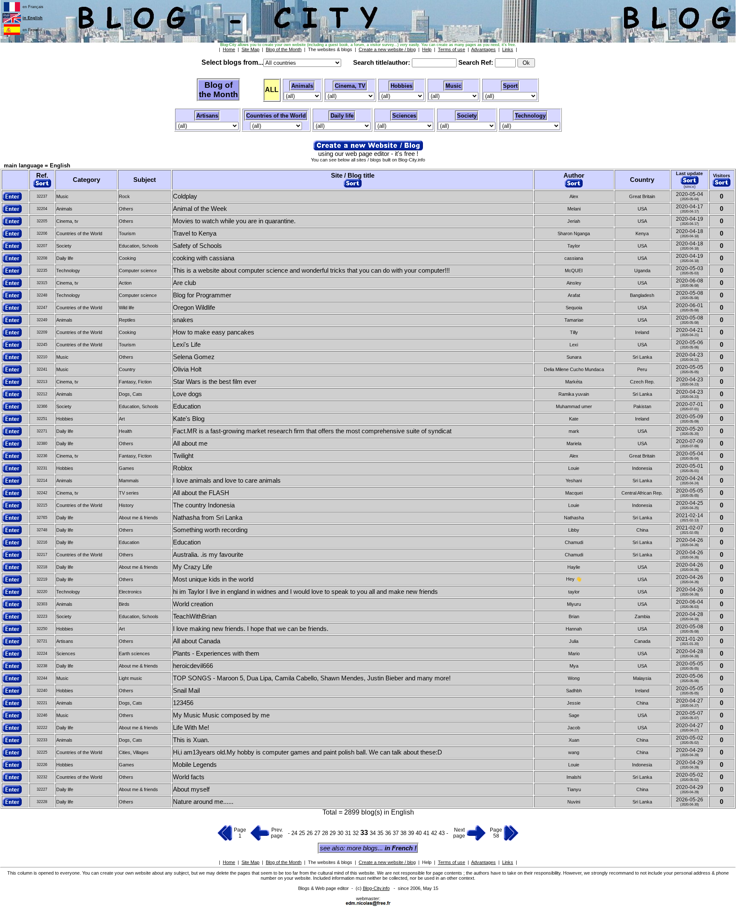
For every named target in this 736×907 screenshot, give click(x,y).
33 (365, 832)
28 (326, 833)
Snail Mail (186, 690)
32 (356, 833)
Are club (184, 282)
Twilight (183, 455)
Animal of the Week (200, 208)
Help (426, 862)
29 (333, 833)
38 (404, 833)
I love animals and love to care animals (227, 480)
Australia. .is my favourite (208, 554)
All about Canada (196, 641)
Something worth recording (210, 530)
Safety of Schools (197, 245)
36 (389, 833)
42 (435, 833)
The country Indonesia (204, 505)
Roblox (183, 468)
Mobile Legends (195, 764)
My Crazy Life (192, 567)
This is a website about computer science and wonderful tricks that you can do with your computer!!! (311, 270)
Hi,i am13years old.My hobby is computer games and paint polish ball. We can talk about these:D (307, 752)
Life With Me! (191, 727)
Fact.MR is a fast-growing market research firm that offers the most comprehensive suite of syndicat (312, 431)
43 (442, 833)
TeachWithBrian (194, 616)
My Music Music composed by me (221, 715)
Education (187, 406)
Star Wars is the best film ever (214, 381)
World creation (193, 604)
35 (381, 833)
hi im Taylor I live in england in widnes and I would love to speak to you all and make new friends (305, 591)
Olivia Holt (187, 369)
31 (349, 833)
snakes (183, 320)
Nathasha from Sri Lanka (207, 517)
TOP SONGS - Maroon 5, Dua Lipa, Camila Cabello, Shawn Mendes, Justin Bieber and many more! (312, 678)
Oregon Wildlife (194, 307)
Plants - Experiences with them (216, 653)
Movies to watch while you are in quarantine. (234, 221)
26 (310, 833)
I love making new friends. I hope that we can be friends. (250, 628)
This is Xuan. (191, 740)
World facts (188, 777)
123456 (183, 703)
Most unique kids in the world (213, 579)
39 (412, 833)
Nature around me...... (203, 801)
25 (303, 833)
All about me (190, 443)
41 (427, 833)
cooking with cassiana (203, 258)
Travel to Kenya (194, 233)
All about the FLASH (201, 492)
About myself (191, 789)
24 (294, 833)
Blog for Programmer (202, 295)
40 (419, 833)
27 (318, 833)
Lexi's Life (187, 344)
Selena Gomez (194, 357)
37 (396, 833)
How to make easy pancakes (213, 332)
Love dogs (187, 394)
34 (373, 833)
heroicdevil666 (193, 665)
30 (341, 833)
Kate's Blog (188, 418)
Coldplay (185, 196)
